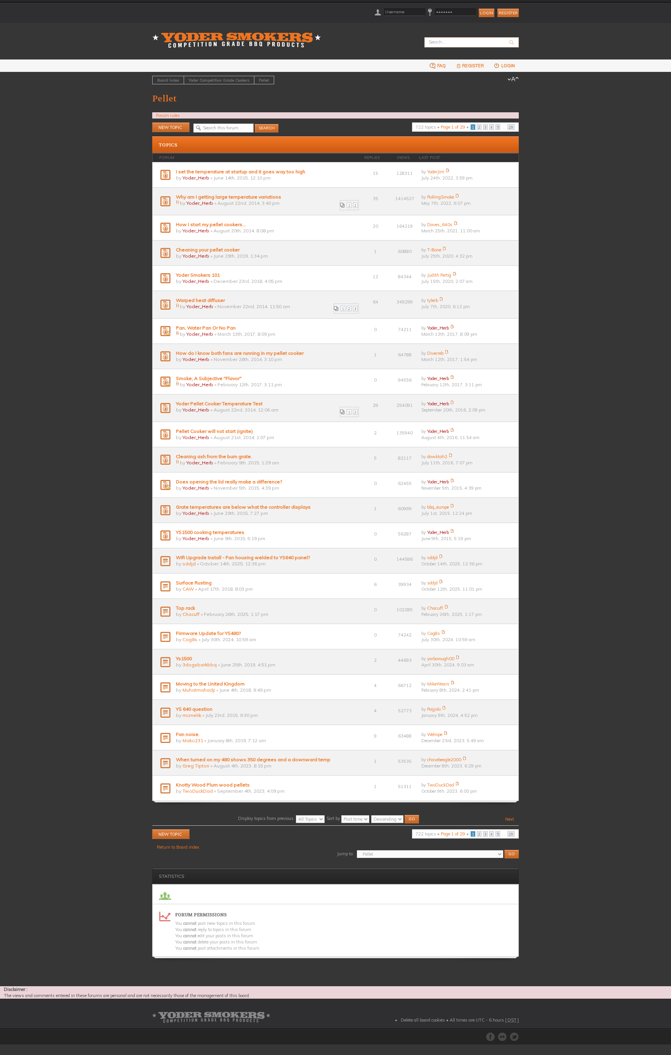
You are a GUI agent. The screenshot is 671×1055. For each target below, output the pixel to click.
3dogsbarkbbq (200, 665)
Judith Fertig (439, 275)
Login (507, 65)
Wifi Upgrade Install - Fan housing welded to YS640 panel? (243, 557)
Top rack (185, 608)
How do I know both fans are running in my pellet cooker (240, 353)
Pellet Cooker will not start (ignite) (214, 431)
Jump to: (345, 853)
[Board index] (239, 35)
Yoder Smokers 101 (198, 275)
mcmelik (192, 715)
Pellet (264, 80)
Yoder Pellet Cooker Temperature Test (219, 403)
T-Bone (434, 250)
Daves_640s (439, 224)
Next (509, 819)
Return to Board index (178, 847)
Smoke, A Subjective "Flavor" (209, 378)
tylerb (432, 300)
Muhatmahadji (199, 690)
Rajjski (434, 709)
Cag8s (190, 639)
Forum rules (168, 115)
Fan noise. (188, 734)
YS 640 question (194, 709)
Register (508, 13)
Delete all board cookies (423, 1020)
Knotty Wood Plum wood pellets (213, 785)
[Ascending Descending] (395, 818)
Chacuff (191, 614)
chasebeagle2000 (444, 759)
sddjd (189, 564)
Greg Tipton (196, 766)
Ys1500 (184, 658)
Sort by (334, 818)
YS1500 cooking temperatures (210, 532)
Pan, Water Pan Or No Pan (206, 328)
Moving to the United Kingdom (210, 684)
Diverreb (435, 353)
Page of (453, 127)
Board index (168, 80)
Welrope (434, 734)
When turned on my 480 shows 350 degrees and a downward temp (253, 759)
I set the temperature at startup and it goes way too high (240, 171)
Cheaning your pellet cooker (208, 250)
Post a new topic (168, 125)
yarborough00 (440, 658)
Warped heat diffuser (200, 300)
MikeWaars (438, 684)
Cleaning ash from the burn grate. (214, 456)
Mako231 (193, 740)
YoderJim (435, 171)
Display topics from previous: (267, 818)
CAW (188, 589)
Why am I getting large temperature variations (228, 197)
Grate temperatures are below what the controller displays (243, 507)
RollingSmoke (440, 197)
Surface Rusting (194, 583)
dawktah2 (437, 456)
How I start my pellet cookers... (211, 224)
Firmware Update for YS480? (208, 633)
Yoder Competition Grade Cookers (219, 80)
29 (511, 127)
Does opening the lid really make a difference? (229, 482)
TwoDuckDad (198, 791)
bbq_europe (438, 507)
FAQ (441, 65)
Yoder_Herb (196, 178)
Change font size (513, 79)
